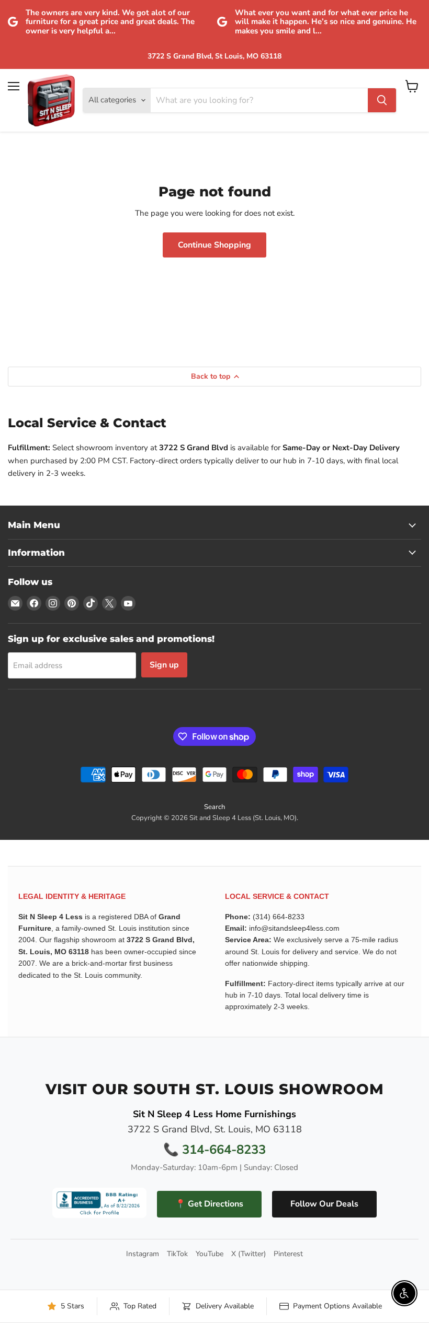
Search (214, 807)
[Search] (382, 100)
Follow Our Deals (324, 1204)
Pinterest (288, 1254)
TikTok (177, 1254)
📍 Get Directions (209, 1204)
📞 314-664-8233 (214, 1149)
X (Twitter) (248, 1254)
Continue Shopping (214, 245)
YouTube (209, 1254)
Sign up (164, 665)
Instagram (142, 1254)
